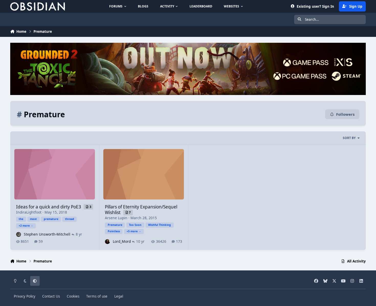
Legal (118, 296)
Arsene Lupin (116, 217)
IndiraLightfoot (28, 212)
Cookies (73, 296)
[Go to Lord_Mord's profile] (107, 241)
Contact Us (51, 296)
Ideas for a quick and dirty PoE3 (49, 207)
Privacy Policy (24, 296)
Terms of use (96, 296)
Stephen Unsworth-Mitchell (47, 234)
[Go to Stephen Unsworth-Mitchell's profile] (18, 234)
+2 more (24, 225)
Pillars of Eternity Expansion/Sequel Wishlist (141, 209)
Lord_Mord (122, 241)
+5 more (132, 231)
